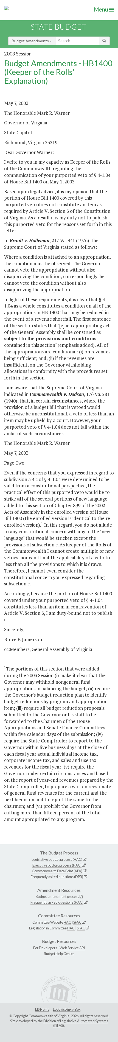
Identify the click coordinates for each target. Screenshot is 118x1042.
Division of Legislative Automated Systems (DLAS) (75, 1023)
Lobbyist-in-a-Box (66, 1009)
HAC (67, 922)
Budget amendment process (57, 896)
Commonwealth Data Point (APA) (57, 871)
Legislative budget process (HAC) (57, 859)
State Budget (58, 26)
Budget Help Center (59, 953)
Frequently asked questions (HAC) (56, 902)
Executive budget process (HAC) (57, 865)
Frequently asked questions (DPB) (57, 877)
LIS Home (42, 1009)
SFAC (77, 922)
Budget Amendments (31, 40)
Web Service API (72, 948)
